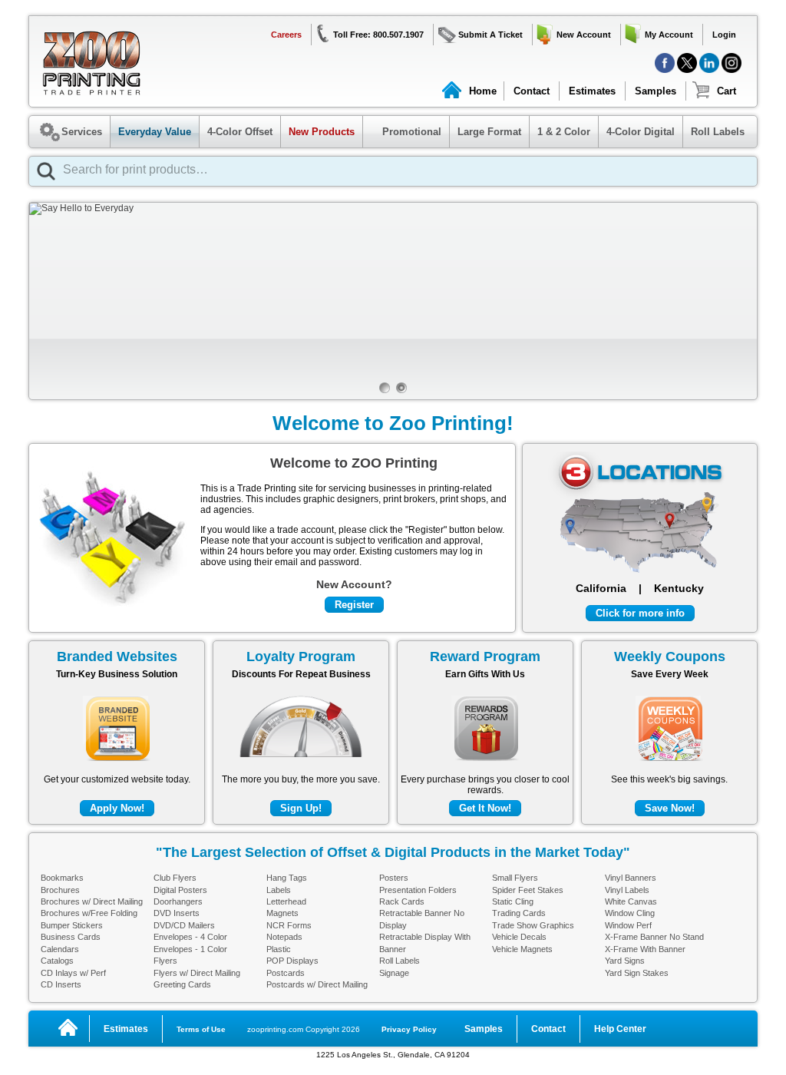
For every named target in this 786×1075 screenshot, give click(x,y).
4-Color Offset (239, 131)
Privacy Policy (409, 1029)
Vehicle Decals (519, 936)
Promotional (404, 131)
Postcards (285, 972)
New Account (583, 34)
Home (483, 91)
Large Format (489, 131)
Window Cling (630, 913)
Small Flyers (515, 877)
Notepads (284, 936)
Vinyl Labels (627, 890)
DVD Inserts (177, 913)
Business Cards (71, 936)
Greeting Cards (182, 984)
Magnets (282, 913)
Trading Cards (519, 913)
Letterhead (286, 901)
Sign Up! (301, 808)
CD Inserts (61, 984)
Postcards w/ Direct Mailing (317, 984)
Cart (726, 91)
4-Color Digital (640, 131)
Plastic (278, 949)
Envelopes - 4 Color (190, 936)
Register (354, 604)
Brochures (60, 890)
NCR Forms (289, 925)
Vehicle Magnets (522, 949)
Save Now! (670, 808)
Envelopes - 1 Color (190, 949)
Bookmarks (62, 877)
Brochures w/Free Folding (89, 913)
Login (724, 34)
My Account (669, 34)
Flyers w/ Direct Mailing (197, 972)
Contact (532, 91)
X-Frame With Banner (645, 949)
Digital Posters (180, 890)
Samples (655, 91)
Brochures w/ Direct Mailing (92, 901)
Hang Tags (286, 877)
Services (81, 131)
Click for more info (640, 613)
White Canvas (631, 901)
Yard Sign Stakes (637, 972)
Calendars (60, 949)
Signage (394, 972)
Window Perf (628, 925)
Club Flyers (175, 877)
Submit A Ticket (490, 34)
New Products (322, 131)
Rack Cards (401, 901)
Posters (393, 877)
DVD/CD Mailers (184, 925)
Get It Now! (485, 808)
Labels (278, 890)
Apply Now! (117, 808)
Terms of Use (201, 1029)
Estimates (592, 91)
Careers (286, 34)
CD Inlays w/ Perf (73, 972)
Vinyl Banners (630, 877)
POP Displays (292, 960)
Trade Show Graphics (533, 925)
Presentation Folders (418, 890)
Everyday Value (154, 131)
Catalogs (57, 960)
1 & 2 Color (563, 131)
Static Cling (512, 901)
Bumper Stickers (72, 925)
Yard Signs (625, 960)
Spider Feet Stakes (527, 890)
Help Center (620, 1029)
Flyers (165, 960)
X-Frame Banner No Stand (654, 936)
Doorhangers (178, 901)
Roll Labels (718, 131)
